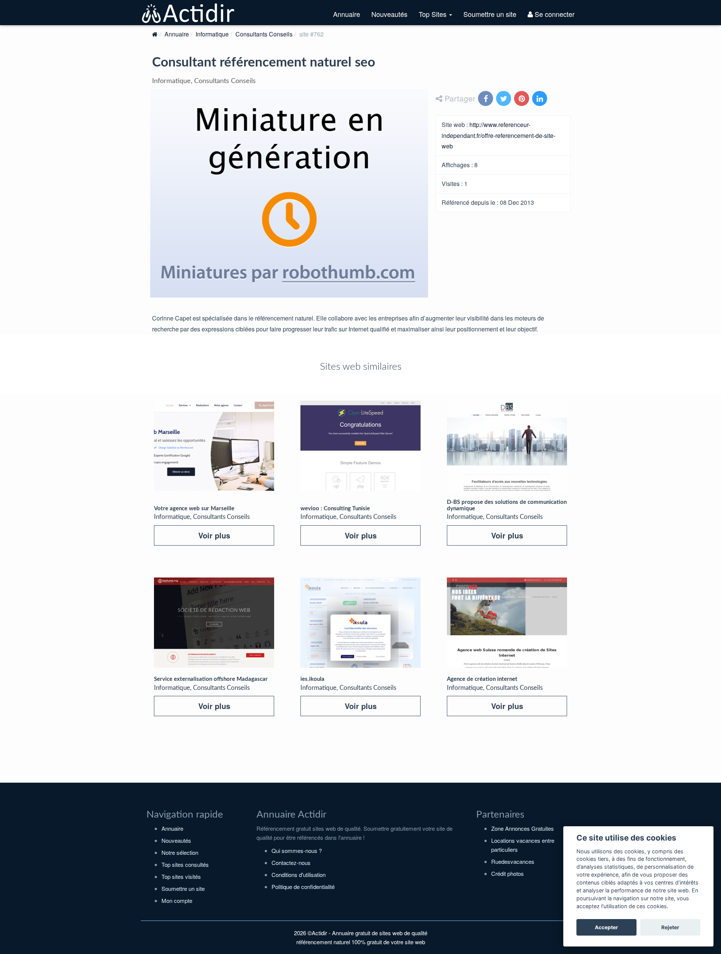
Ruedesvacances (512, 861)
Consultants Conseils (264, 34)
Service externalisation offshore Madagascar (211, 679)
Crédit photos (507, 873)
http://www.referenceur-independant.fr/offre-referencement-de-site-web (498, 135)
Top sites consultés (185, 864)
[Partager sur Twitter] (504, 99)
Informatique (212, 34)
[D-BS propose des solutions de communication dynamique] (507, 446)
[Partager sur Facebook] (486, 99)
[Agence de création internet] (507, 623)
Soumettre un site (489, 14)
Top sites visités (181, 876)
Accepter (606, 927)
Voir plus (214, 535)
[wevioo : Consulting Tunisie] (360, 446)
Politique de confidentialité (303, 887)
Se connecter (554, 14)
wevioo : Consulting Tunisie (335, 508)
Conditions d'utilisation (299, 874)
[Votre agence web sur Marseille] (214, 446)
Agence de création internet (482, 679)
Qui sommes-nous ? (297, 850)
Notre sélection (179, 852)
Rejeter (670, 927)
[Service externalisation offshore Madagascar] (214, 623)
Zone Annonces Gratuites (522, 828)
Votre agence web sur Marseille (194, 508)
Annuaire (346, 14)
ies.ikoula (312, 679)
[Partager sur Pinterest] (522, 99)
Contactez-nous (291, 862)
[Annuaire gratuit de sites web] (188, 12)
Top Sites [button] (438, 17)
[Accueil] (155, 34)
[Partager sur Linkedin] (540, 99)
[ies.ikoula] (360, 623)
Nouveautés (389, 14)
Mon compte (176, 900)
